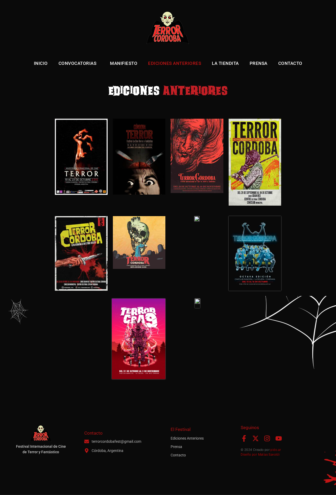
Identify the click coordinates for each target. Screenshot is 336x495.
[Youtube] (278, 438)
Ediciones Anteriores (174, 63)
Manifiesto (123, 63)
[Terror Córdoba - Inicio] (168, 29)
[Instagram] (267, 438)
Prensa (258, 63)
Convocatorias (78, 63)
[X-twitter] (255, 438)
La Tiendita (225, 63)
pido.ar (275, 450)
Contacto (290, 63)
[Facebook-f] (244, 438)
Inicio (41, 63)
